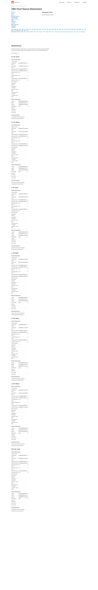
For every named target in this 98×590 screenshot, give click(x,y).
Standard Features (15, 16)
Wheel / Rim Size (14, 24)
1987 (25, 30)
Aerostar (21, 31)
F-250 (47, 31)
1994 (82, 29)
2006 (52, 29)
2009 (45, 29)
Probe (68, 31)
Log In (85, 2)
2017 (25, 29)
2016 (28, 29)
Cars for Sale (61, 2)
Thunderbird (82, 31)
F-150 (44, 31)
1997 (75, 29)
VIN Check (77, 2)
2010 (42, 29)
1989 (20, 30)
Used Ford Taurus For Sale (48, 14)
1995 (80, 29)
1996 (77, 29)
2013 (35, 29)
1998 (72, 29)
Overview (13, 12)
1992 (12, 30)
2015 (30, 29)
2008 (47, 29)
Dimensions (13, 21)
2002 (62, 29)
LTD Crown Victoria (58, 31)
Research (69, 2)
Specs (12, 14)
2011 (40, 29)
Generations (14, 25)
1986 (27, 30)
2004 (57, 29)
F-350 (50, 31)
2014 (33, 29)
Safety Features (14, 18)
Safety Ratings (14, 17)
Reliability (13, 27)
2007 (50, 29)
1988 (22, 30)
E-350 (34, 31)
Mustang (65, 31)
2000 (67, 29)
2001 (65, 29)
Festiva (53, 31)
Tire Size (13, 23)
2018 (23, 29)
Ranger (71, 31)
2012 (38, 29)
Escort (37, 31)
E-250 (31, 31)
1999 (70, 29)
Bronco (25, 31)
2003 (60, 29)
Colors (12, 20)
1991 (15, 30)
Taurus (75, 31)
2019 (20, 29)
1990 (17, 30)
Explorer (40, 31)
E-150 (28, 31)
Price (12, 13)
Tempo (78, 31)
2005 (55, 29)
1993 (85, 29)
